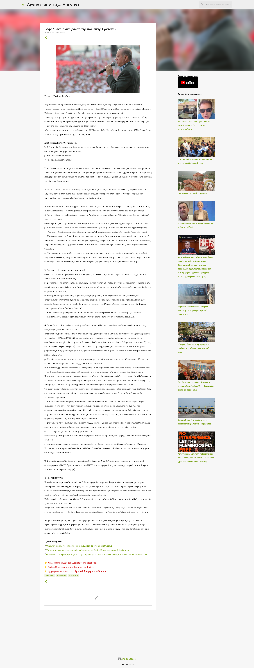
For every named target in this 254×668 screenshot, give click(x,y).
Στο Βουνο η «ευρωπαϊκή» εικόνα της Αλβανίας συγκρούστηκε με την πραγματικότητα (194, 125)
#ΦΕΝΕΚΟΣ (73, 575)
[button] (46, 38)
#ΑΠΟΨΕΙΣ (50, 575)
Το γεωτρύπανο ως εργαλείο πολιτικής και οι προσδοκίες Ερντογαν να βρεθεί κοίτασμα (87, 550)
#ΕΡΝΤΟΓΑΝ (61, 575)
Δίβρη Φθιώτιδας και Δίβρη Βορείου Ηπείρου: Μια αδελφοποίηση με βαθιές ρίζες (194, 348)
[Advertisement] (98, 632)
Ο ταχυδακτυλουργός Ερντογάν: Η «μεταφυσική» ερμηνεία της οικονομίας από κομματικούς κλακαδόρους (96, 554)
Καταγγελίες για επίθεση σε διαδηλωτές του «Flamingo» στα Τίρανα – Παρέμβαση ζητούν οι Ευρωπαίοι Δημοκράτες (196, 458)
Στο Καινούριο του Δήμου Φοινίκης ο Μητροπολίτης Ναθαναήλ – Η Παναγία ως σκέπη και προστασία (196, 386)
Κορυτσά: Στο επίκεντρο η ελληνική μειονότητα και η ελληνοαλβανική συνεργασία (193, 310)
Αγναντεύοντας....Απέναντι (54, 4)
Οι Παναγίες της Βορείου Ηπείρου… (193, 193)
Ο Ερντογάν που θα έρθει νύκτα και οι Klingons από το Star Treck (79, 545)
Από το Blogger (128, 659)
